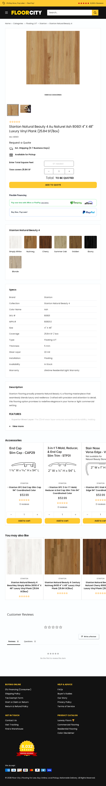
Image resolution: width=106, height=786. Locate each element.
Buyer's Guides (65, 693)
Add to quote (53, 184)
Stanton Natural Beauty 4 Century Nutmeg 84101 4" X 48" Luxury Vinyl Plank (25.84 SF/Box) (62, 585)
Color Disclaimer (66, 732)
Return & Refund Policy (16, 706)
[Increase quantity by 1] (69, 171)
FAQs (60, 689)
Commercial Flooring (68, 724)
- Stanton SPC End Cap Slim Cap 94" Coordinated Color (24, 489)
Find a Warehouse (14, 728)
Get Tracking (11, 724)
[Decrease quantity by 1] (48, 171)
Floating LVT (31, 23)
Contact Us (11, 720)
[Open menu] (6, 13)
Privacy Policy (64, 702)
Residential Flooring (67, 728)
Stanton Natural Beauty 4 (60, 23)
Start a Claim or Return (17, 702)
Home (8, 23)
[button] (53, 297)
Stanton (43, 23)
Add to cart (24, 520)
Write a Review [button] (90, 636)
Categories (18, 23)
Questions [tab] (28, 641)
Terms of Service (66, 706)
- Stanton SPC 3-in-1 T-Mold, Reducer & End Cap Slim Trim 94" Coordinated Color (62, 490)
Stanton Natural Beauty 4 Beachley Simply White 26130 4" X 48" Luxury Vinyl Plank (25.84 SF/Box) (24, 587)
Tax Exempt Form (14, 697)
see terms (45, 203)
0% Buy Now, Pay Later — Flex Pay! (20, 3)
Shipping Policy (12, 693)
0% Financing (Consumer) (18, 689)
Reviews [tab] (11, 641)
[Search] (95, 12)
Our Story (62, 697)
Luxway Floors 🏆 (66, 720)
